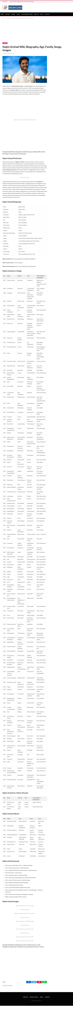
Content (7, 14)
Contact (47, 14)
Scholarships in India (27, 14)
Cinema (13, 14)
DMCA (41, 14)
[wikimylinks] (12, 7)
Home (2, 14)
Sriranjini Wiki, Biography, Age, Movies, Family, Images (22, 1)
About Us (36, 14)
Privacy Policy (34, 997)
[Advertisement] (36, 32)
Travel (18, 14)
